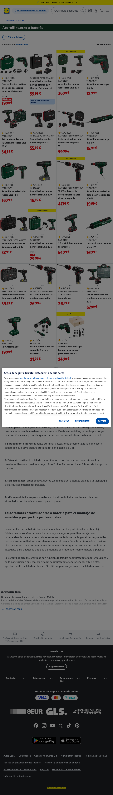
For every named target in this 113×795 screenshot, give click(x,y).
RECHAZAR (64, 421)
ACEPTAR (102, 421)
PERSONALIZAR (82, 421)
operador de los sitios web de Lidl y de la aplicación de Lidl (44, 378)
